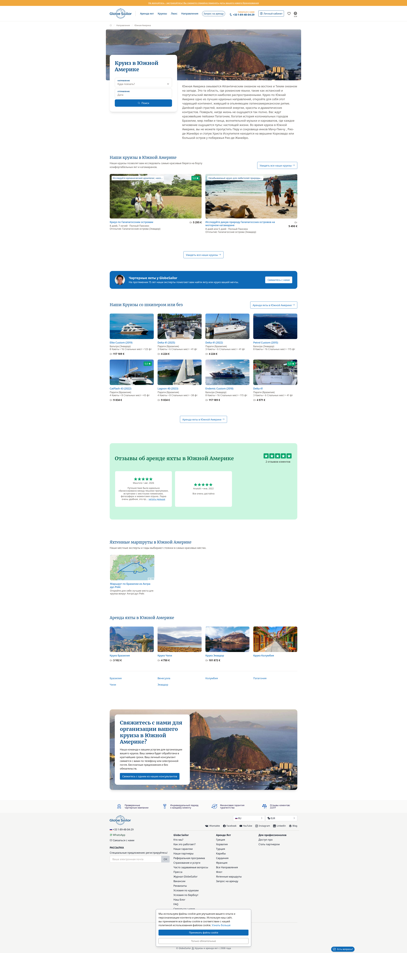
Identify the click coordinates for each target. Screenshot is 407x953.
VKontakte (214, 825)
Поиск (145, 103)
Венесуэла (164, 678)
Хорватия (222, 844)
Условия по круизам (186, 890)
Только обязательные (203, 941)
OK (165, 859)
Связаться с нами (123, 840)
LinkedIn (281, 825)
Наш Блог (179, 899)
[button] (147, 13)
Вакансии (179, 881)
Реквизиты (180, 885)
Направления (123, 25)
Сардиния (222, 858)
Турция (220, 849)
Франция (221, 862)
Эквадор (163, 684)
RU (239, 818)
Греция (220, 839)
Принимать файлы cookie (203, 932)
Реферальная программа (189, 858)
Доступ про (266, 839)
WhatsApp (119, 835)
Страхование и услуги (186, 862)
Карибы (221, 853)
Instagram (264, 825)
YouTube (247, 825)
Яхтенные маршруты (229, 876)
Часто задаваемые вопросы (190, 867)
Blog (295, 825)
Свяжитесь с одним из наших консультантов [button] (149, 776)
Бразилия (116, 678)
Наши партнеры (183, 853)
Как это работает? (184, 844)
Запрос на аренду (227, 881)
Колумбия (211, 678)
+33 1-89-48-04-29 (123, 829)
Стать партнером (269, 844)
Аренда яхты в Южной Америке (272, 305)
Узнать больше (221, 925)
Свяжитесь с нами (279, 280)
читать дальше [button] (156, 499)
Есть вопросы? (345, 949)
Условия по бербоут (185, 895)
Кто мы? (178, 839)
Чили (113, 684)
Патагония (259, 678)
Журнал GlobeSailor (185, 876)
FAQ (175, 904)
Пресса (177, 872)
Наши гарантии (183, 849)
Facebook (231, 825)
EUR (273, 818)
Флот (219, 872)
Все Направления (227, 867)
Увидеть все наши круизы (276, 165)
